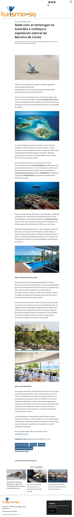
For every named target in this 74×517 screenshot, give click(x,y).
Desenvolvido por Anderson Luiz (10, 514)
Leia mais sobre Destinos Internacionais (26, 460)
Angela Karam (27, 439)
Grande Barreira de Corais (23, 448)
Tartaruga (33, 445)
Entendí (52, 510)
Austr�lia (41, 445)
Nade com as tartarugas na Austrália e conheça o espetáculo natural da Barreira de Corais (34, 31)
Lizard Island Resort (21, 445)
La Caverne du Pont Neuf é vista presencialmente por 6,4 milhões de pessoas (57, 487)
